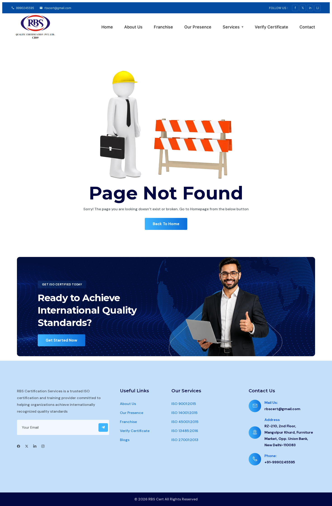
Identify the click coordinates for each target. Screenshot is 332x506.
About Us (133, 27)
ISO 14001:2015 (184, 412)
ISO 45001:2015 (185, 421)
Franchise (163, 27)
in (310, 8)
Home (107, 27)
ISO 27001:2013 (184, 439)
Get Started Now (61, 340)
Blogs (124, 439)
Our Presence (197, 27)
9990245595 (25, 8)
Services (233, 27)
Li (317, 8)
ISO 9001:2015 (183, 403)
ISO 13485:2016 (184, 430)
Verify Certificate (271, 27)
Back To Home (166, 223)
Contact (307, 27)
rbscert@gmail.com (57, 8)
